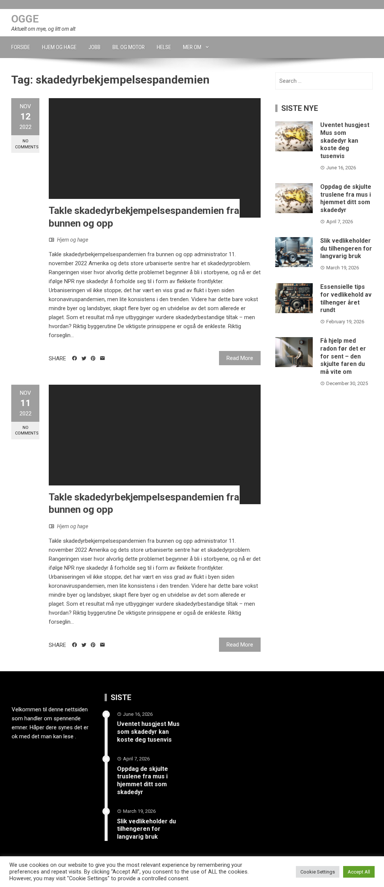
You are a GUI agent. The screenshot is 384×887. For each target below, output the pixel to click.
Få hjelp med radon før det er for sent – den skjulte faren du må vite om (343, 356)
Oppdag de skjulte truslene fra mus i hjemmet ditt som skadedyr (345, 198)
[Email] (102, 358)
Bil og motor (128, 47)
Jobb (94, 47)
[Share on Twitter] (83, 358)
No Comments (27, 144)
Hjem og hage (59, 47)
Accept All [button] (359, 872)
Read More (239, 358)
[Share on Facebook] (74, 358)
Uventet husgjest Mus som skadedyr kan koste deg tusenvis (344, 140)
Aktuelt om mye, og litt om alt (43, 29)
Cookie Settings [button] (317, 872)
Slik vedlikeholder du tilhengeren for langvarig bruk (346, 248)
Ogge (25, 19)
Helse (164, 47)
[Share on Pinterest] (93, 358)
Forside (20, 47)
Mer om (192, 47)
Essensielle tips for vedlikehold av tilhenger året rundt (346, 298)
